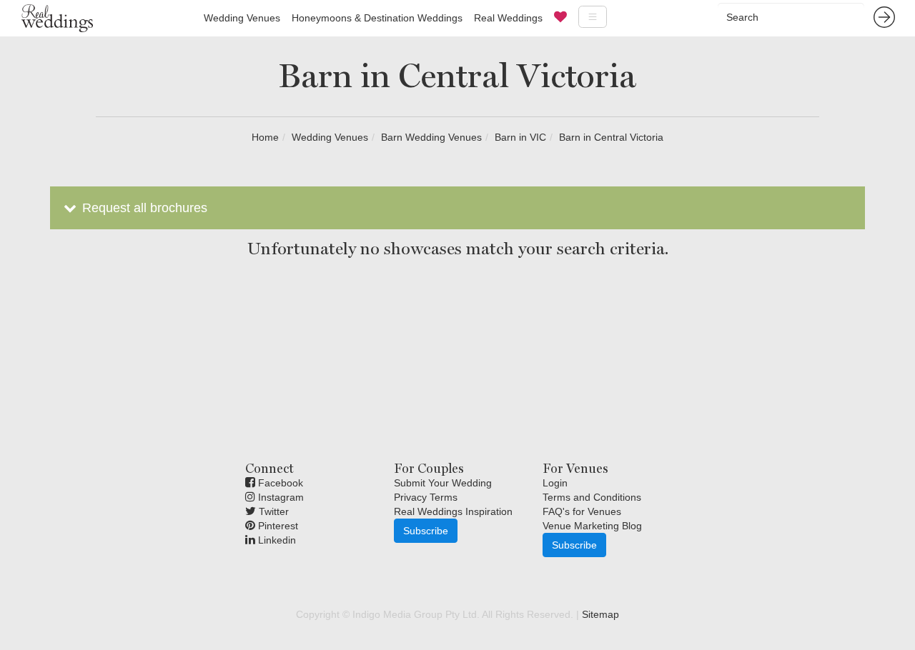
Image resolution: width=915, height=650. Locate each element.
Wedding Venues (242, 18)
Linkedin (275, 540)
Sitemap (600, 614)
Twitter (272, 511)
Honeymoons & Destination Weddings (377, 18)
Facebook (279, 483)
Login (555, 483)
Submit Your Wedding (443, 483)
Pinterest (276, 525)
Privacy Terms (426, 497)
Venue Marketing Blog (592, 525)
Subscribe (425, 530)
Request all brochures (143, 208)
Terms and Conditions (592, 497)
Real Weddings (508, 18)
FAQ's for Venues (582, 511)
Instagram (279, 497)
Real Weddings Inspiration (453, 511)
